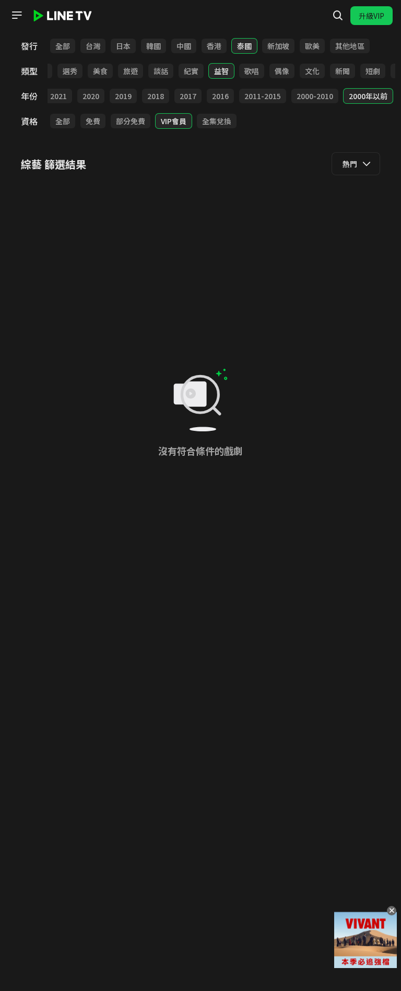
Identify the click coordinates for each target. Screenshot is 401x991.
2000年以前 (368, 96)
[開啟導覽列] (16, 15)
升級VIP (371, 15)
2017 (188, 96)
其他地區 (349, 46)
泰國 (244, 46)
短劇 (372, 71)
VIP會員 (173, 121)
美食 (100, 71)
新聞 (342, 71)
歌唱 (251, 71)
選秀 (70, 71)
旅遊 (130, 71)
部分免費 (130, 121)
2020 (90, 96)
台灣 (93, 46)
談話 (161, 71)
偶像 (282, 71)
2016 (220, 96)
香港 (214, 46)
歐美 (312, 46)
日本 (123, 46)
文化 (312, 71)
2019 (123, 96)
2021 (58, 96)
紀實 (191, 71)
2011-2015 (262, 96)
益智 (221, 71)
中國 (183, 46)
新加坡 (278, 46)
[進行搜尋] (338, 15)
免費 (93, 121)
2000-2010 (315, 96)
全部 (62, 46)
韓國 (153, 46)
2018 (155, 96)
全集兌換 (216, 121)
